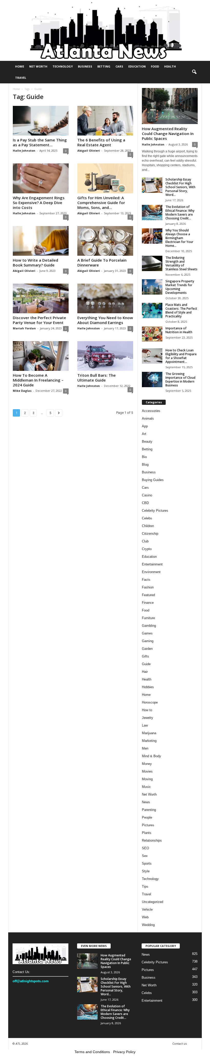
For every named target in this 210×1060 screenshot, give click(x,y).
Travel (20, 78)
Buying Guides (153, 480)
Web (145, 917)
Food (155, 66)
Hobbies (148, 687)
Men (145, 748)
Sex (145, 856)
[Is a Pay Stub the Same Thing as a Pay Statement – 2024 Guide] (41, 121)
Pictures (148, 825)
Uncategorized (152, 902)
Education (137, 66)
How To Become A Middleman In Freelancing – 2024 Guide (38, 380)
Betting (103, 66)
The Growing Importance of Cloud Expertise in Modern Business (180, 379)
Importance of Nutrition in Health (178, 330)
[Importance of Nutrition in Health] (152, 334)
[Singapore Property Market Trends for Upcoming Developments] (152, 287)
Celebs (147, 518)
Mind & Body (151, 756)
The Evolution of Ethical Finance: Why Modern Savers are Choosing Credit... (179, 212)
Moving (147, 779)
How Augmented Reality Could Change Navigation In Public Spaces (168, 133)
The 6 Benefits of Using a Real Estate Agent (101, 142)
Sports (147, 863)
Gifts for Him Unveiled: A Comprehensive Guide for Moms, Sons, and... (101, 202)
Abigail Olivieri (88, 150)
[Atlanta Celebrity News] (105, 30)
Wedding (148, 925)
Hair (145, 672)
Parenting (149, 810)
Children (148, 526)
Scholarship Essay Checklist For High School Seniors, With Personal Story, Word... (180, 187)
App (145, 426)
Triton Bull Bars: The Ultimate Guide (96, 378)
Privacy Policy (124, 1052)
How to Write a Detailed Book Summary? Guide (35, 262)
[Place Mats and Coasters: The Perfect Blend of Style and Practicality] (152, 310)
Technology (62, 66)
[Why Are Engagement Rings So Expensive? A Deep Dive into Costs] (41, 178)
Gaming (147, 641)
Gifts (145, 656)
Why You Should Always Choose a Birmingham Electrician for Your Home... (179, 238)
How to (147, 710)
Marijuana (149, 733)
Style (146, 871)
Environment (151, 572)
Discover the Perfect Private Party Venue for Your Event (39, 320)
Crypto (147, 549)
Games (147, 633)
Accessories (151, 411)
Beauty (147, 441)
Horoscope (150, 702)
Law (145, 725)
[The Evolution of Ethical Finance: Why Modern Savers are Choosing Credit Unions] (152, 212)
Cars (119, 66)
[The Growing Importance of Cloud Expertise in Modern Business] (152, 379)
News (146, 802)
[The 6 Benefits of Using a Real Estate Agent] (105, 121)
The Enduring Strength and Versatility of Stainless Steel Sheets (181, 263)
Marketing (149, 741)
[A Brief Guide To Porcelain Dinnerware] (105, 241)
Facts (146, 580)
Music (146, 787)
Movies (147, 771)
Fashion (148, 587)
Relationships (152, 840)
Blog (145, 464)
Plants (146, 833)
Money (147, 764)
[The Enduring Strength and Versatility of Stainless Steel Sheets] (152, 263)
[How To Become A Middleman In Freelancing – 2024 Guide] (41, 356)
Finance (148, 603)
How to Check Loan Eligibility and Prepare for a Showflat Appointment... (181, 356)
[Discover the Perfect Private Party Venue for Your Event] (41, 298)
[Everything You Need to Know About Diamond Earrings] (105, 298)
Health (170, 66)
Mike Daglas (22, 391)
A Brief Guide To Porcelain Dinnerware (102, 262)
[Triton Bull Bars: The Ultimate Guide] (105, 356)
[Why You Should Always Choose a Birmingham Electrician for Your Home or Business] (152, 236)
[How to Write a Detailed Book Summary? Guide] (41, 241)
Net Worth (38, 66)
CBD (145, 503)
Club (145, 541)
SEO (145, 848)
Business (85, 66)
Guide (146, 664)
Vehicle (147, 909)
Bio (144, 457)
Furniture (148, 618)
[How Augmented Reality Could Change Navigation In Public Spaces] (170, 106)
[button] (194, 72)
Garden (147, 649)
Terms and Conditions (92, 1052)
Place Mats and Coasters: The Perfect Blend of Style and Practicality (181, 310)
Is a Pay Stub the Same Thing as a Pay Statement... (40, 142)
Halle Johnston (24, 150)
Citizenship (150, 533)
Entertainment (152, 564)
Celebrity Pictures (155, 510)
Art (144, 434)
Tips (145, 886)
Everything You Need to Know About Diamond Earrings (105, 320)
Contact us (179, 1043)
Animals (148, 418)
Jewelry (147, 718)
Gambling (149, 626)
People (147, 817)
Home (19, 66)
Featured (148, 595)
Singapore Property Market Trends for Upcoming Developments (179, 287)
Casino (147, 495)
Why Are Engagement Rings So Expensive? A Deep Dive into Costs (39, 202)
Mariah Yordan (24, 328)
